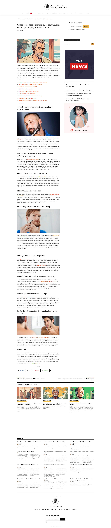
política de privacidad (80, 29)
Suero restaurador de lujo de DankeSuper (26, 297)
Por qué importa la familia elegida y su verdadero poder (54, 478)
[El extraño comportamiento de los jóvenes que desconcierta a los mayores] (29, 393)
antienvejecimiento (41, 265)
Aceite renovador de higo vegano (48, 281)
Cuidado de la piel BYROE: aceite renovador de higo (30, 96)
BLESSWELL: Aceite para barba (26, 89)
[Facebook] (51, 497)
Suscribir (86, 26)
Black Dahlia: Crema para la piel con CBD (28, 86)
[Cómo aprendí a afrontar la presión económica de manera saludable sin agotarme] (55, 393)
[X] (54, 497)
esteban (46, 480)
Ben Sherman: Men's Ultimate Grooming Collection (30, 84)
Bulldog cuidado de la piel (23, 259)
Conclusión (21, 103)
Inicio (18, 19)
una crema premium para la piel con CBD (37, 176)
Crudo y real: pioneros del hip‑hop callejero (25, 451)
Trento (18, 411)
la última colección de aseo (33, 159)
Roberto (21, 30)
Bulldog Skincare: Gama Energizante (27, 93)
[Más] (50, 370)
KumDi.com (59, 526)
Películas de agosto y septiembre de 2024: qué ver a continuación (31, 378)
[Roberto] (18, 30)
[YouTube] (57, 497)
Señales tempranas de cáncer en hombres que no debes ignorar (79, 90)
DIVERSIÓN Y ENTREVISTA (22, 400)
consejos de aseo (36, 363)
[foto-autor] (18, 444)
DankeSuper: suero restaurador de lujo (27, 98)
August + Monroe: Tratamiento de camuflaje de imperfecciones (33, 82)
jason (46, 454)
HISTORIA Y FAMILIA (47, 400)
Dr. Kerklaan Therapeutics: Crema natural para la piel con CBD (33, 100)
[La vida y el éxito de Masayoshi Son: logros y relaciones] (82, 393)
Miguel (73, 444)
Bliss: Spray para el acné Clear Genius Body (28, 91)
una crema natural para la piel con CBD (40, 337)
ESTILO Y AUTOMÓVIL (24, 19)
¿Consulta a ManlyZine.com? (55, 506)
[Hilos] (60, 497)
